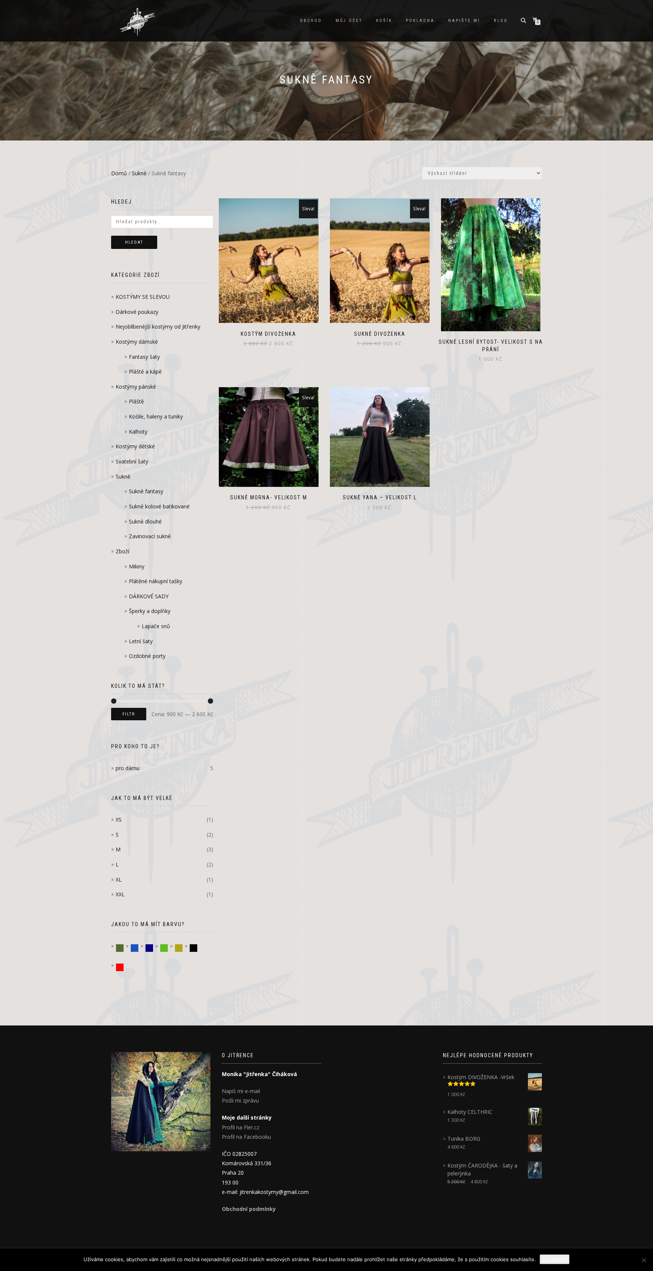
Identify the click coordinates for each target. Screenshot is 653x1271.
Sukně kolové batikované (159, 506)
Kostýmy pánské (136, 386)
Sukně (139, 173)
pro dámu (127, 768)
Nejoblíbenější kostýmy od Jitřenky (158, 326)
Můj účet (349, 20)
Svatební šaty (132, 461)
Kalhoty (138, 431)
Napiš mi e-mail (241, 1091)
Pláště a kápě (145, 371)
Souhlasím (554, 1259)
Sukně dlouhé (145, 521)
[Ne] (643, 1260)
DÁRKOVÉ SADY (149, 596)
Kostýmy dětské (135, 446)
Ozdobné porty (147, 655)
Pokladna (420, 20)
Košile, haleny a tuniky (156, 416)
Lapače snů (156, 626)
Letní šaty (141, 641)
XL (119, 879)
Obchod (311, 20)
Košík (384, 20)
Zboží (122, 551)
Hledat (134, 242)
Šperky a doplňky (149, 611)
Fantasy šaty (144, 356)
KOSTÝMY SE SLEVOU (143, 296)
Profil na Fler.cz (240, 1127)
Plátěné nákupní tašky (155, 581)
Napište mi (464, 20)
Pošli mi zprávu (240, 1100)
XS (119, 819)
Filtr (128, 714)
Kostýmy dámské (137, 341)
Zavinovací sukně (150, 536)
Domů (119, 173)
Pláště (136, 401)
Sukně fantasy (146, 491)
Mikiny (136, 566)
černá (197, 948)
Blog (501, 20)
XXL (120, 894)
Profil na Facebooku (246, 1136)
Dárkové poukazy (137, 311)
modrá (138, 948)
